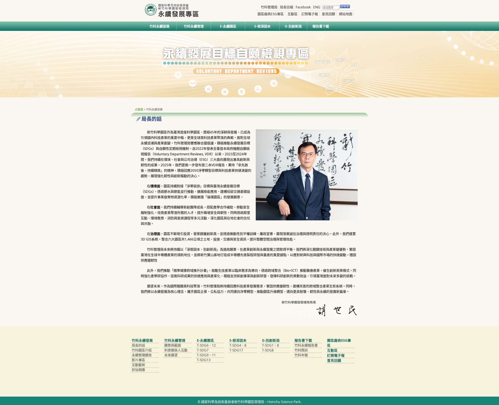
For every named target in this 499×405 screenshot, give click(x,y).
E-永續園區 (228, 26)
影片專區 (138, 360)
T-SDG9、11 (206, 355)
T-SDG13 (204, 360)
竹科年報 (301, 355)
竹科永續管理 (194, 26)
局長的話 (138, 345)
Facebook (303, 7)
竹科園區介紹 (142, 350)
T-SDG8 (268, 350)
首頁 (140, 109)
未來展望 (171, 355)
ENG (316, 7)
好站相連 (138, 369)
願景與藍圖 (172, 345)
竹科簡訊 (301, 350)
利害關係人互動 (176, 350)
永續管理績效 (142, 355)
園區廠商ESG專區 (270, 14)
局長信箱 (286, 7)
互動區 (292, 14)
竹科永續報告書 (306, 345)
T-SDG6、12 (206, 345)
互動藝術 (138, 365)
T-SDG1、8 (270, 345)
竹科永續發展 (159, 26)
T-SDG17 (236, 350)
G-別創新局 (293, 26)
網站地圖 (345, 14)
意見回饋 (328, 14)
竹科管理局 (269, 7)
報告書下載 (320, 26)
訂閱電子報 (309, 14)
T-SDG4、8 (237, 345)
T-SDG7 (203, 350)
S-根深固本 (262, 26)
